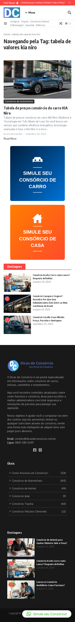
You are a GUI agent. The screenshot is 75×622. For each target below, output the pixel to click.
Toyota (24, 21)
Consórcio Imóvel (39, 21)
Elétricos (40, 25)
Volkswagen (17, 25)
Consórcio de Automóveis (19, 101)
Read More (10, 138)
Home (7, 34)
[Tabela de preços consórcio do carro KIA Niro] (37, 79)
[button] (46, 614)
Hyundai (29, 25)
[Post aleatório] (60, 23)
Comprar (14, 21)
